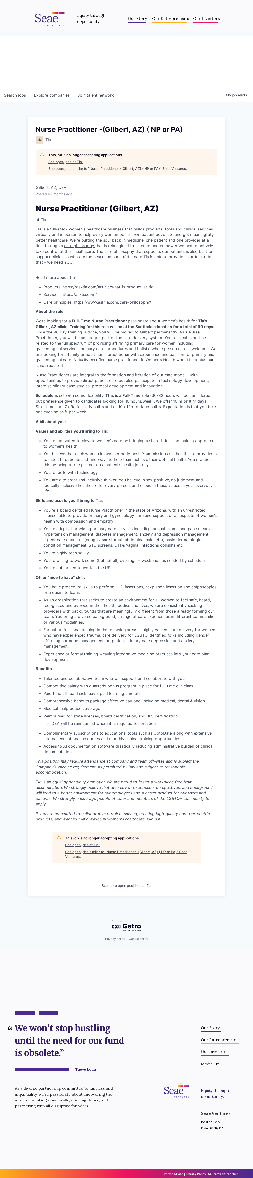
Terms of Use (173, 1174)
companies (52, 95)
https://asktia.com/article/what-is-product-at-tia (108, 286)
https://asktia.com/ (79, 294)
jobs (15, 95)
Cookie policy (138, 939)
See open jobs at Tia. (65, 162)
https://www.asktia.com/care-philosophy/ (112, 302)
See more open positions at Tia (126, 885)
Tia (38, 229)
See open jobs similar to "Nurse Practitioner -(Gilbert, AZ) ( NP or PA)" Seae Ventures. (117, 168)
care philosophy (79, 245)
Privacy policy (115, 939)
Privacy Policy (196, 1174)
